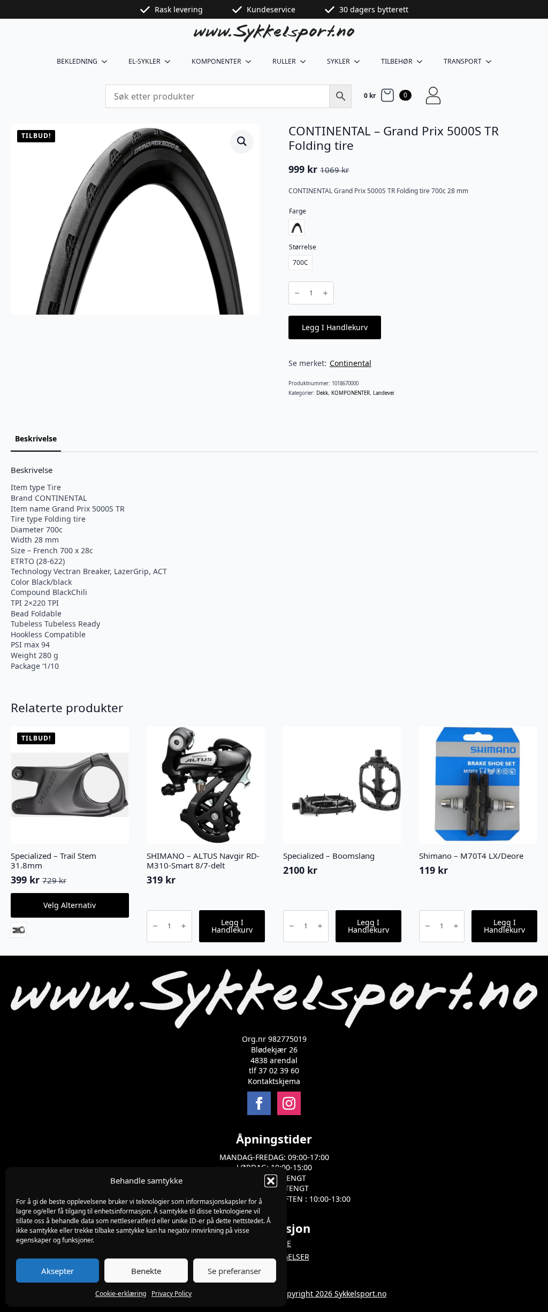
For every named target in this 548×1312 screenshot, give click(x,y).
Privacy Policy (171, 1293)
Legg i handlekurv (335, 327)
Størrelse (302, 246)
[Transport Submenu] (492, 61)
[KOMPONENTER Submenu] (251, 61)
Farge (297, 211)
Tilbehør (397, 61)
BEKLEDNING (77, 61)
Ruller (284, 61)
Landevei (383, 393)
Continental (350, 363)
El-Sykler (144, 61)
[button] (270, 1181)
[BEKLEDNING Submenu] (107, 61)
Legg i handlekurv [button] (232, 926)
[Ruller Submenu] (306, 61)
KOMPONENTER (216, 61)
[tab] (36, 439)
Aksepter (57, 1270)
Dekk (322, 393)
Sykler (338, 61)
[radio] (296, 227)
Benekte (146, 1270)
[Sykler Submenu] (360, 61)
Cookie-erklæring (120, 1293)
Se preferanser (234, 1270)
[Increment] (325, 293)
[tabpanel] (274, 568)
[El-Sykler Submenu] (171, 61)
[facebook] (259, 1103)
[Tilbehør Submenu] (423, 61)
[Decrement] (297, 293)
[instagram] (289, 1103)
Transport (463, 61)
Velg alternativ (69, 905)
